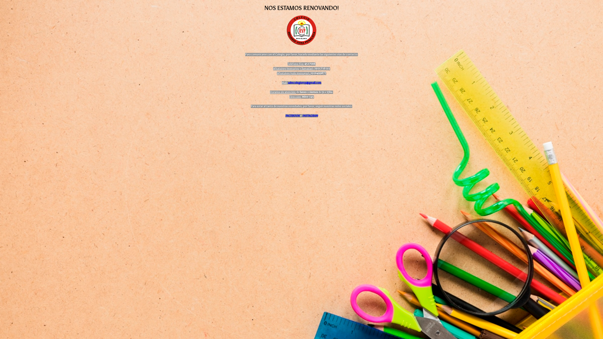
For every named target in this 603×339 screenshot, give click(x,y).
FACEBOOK (292, 115)
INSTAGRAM (310, 115)
